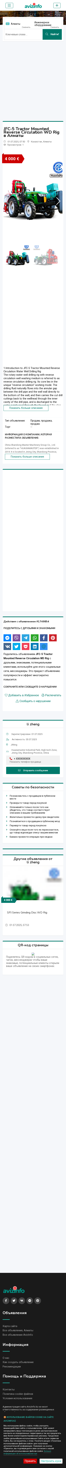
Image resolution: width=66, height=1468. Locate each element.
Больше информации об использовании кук (27, 1452)
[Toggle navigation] (9, 5)
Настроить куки (51, 1461)
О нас (6, 1357)
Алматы (15, 24)
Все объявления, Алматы (18, 1330)
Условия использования (17, 1398)
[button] (58, 201)
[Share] (7, 637)
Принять (30, 1461)
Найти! (54, 34)
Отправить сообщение (35, 770)
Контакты (9, 1389)
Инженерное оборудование (42, 23)
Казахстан (36, 141)
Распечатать (53, 695)
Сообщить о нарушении (35, 701)
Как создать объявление (18, 1362)
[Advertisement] (33, 77)
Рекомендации (12, 1366)
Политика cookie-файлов (18, 1393)
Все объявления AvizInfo (18, 1334)
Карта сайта (10, 1326)
